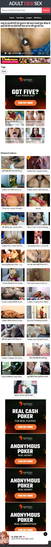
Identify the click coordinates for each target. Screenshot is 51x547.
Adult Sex (25, 3)
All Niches (37, 18)
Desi (4, 71)
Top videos (20, 18)
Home (12, 18)
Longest (29, 18)
